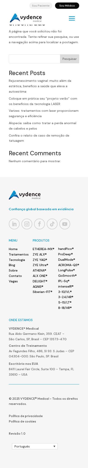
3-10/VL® (65, 292)
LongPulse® (66, 270)
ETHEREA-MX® (43, 249)
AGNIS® (38, 287)
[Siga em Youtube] (64, 224)
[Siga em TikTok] (52, 224)
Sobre (13, 270)
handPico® (66, 249)
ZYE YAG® (40, 260)
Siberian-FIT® (42, 292)
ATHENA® (39, 270)
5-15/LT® (65, 302)
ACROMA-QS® (68, 265)
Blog (12, 265)
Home (13, 249)
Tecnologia (17, 260)
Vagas (13, 281)
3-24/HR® (65, 297)
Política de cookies (22, 421)
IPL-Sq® (63, 281)
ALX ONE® (40, 276)
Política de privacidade (26, 416)
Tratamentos (19, 254)
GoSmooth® (67, 276)
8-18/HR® (65, 308)
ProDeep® (65, 254)
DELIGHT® (40, 281)
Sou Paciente (41, 5)
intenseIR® (66, 286)
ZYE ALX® (40, 254)
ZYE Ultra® (40, 265)
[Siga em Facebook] (39, 224)
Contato (15, 276)
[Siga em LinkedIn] (14, 224)
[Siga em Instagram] (26, 224)
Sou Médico (67, 5)
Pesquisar (70, 59)
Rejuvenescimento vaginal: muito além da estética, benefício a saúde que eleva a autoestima (40, 86)
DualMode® (66, 260)
